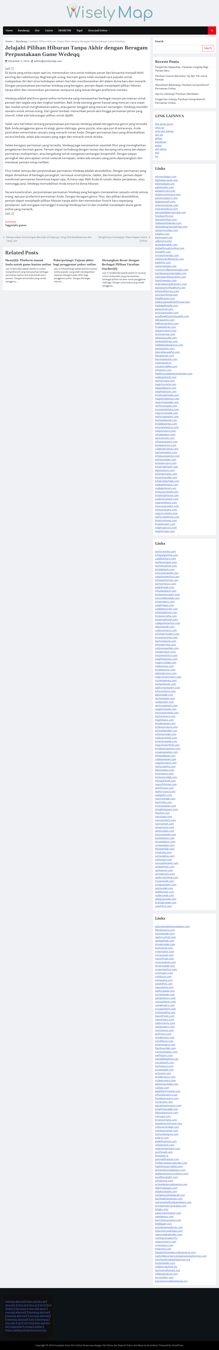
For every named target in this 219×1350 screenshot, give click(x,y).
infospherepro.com (166, 1095)
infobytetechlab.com (167, 481)
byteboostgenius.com (167, 748)
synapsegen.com (164, 845)
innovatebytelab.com (167, 598)
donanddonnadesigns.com (170, 1170)
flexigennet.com (164, 355)
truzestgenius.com (166, 680)
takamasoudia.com (166, 338)
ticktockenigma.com (166, 1134)
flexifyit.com (162, 813)
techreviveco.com (165, 716)
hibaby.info (161, 1209)
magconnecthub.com (167, 745)
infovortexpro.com (166, 509)
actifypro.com (163, 1034)
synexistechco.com (166, 969)
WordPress (177, 1345)
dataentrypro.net (165, 191)
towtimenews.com (166, 280)
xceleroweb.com (164, 895)
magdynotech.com (166, 763)
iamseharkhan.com (166, 219)
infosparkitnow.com (166, 580)
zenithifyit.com (164, 984)
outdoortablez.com (166, 366)
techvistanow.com (165, 641)
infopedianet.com (165, 755)
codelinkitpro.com (165, 558)
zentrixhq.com (163, 802)
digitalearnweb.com (166, 180)
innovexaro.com (164, 773)
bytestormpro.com (166, 1120)
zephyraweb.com (165, 991)
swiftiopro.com (164, 1055)
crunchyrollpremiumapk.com (171, 269)
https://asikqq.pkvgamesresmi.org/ (25, 1330)
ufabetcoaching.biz (166, 1267)
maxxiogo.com (163, 816)
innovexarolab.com (166, 477)
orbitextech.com (164, 1145)
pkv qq (159, 135)
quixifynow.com (164, 788)
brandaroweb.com (165, 902)
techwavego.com (165, 698)
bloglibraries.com (165, 298)
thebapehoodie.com (166, 305)
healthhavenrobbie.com (168, 1166)
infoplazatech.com (165, 591)
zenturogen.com (164, 831)
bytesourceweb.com (167, 492)
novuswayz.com (164, 1030)
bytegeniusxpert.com (167, 594)
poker (158, 145)
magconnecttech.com (167, 1148)
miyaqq (28, 1326)
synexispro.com (164, 1245)
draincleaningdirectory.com (171, 284)
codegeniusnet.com (166, 609)
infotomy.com (163, 370)
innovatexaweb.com (166, 573)
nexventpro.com (164, 1019)
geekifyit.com (163, 262)
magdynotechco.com (167, 576)
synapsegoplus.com (166, 752)
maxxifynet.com (164, 958)
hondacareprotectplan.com (171, 273)
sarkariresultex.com (166, 230)
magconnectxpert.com (168, 677)
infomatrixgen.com (166, 474)
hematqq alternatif (39, 1312)
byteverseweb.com (166, 741)
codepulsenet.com (165, 759)
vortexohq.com (164, 1102)
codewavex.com (164, 666)
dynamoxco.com (164, 827)
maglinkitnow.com (166, 391)
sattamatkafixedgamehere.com (173, 1202)
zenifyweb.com (164, 1152)
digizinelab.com (164, 695)
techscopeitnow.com (167, 517)
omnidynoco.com (165, 874)
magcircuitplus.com (166, 513)
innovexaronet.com (166, 637)
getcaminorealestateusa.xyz (171, 1281)
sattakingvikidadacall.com (170, 1195)
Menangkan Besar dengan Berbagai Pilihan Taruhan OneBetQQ (120, 265)
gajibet (39, 1326)
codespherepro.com (166, 484)
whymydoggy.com (166, 176)
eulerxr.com (162, 1138)
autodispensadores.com (169, 1227)
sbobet (9, 1308)
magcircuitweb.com (166, 413)
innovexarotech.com (167, 506)
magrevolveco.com (166, 502)
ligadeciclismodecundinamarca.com (175, 1252)
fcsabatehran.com (165, 327)
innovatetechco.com (167, 427)
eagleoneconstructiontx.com (171, 1173)
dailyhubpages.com (166, 1188)
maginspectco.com (166, 527)
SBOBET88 (64, 30)
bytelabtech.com (164, 569)
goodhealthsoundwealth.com (172, 316)
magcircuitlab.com (165, 662)
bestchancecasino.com (168, 1220)
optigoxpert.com (165, 1027)
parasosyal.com (164, 309)
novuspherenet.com (166, 863)
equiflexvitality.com (166, 1177)
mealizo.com (162, 234)
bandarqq (160, 142)
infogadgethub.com (166, 555)
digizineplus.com (164, 770)
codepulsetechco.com (167, 623)
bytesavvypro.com (166, 463)
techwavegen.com (165, 459)
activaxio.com (163, 1073)
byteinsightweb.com (167, 395)
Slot (37, 30)
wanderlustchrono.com (168, 1123)
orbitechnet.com (164, 867)
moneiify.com (163, 252)
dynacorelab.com (165, 966)
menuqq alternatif (15, 1301)
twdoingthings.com (166, 341)
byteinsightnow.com (167, 495)
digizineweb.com (164, 627)
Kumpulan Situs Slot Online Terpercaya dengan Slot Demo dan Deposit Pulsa (93, 1345)
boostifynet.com (164, 1016)
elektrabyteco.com (166, 673)
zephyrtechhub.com (166, 877)
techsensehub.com (166, 566)
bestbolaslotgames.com (169, 1198)
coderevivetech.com (166, 499)
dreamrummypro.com (168, 194)
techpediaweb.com (166, 420)
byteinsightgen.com (166, 467)
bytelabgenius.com (166, 424)
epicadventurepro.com (168, 1105)
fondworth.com (164, 216)
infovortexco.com (165, 691)
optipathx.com (163, 795)
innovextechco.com (166, 655)
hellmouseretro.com (166, 323)
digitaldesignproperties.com (171, 227)
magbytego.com (164, 605)
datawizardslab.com (166, 1084)
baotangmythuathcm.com (170, 287)
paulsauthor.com (165, 348)
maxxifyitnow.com (166, 784)
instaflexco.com (164, 1041)
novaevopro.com (165, 1005)
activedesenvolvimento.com (171, 1184)
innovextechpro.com (167, 409)
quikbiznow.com (164, 892)
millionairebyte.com (166, 1274)
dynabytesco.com (165, 1077)
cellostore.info (163, 241)
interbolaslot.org (165, 184)
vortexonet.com (164, 955)
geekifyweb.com (164, 587)
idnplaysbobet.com (166, 1191)
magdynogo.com (165, 531)
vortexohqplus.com (166, 1052)
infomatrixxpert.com (167, 634)
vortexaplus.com (164, 856)
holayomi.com (163, 1249)
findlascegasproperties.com (171, 1163)
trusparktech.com (165, 1009)
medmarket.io (163, 363)
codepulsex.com (164, 702)
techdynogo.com (165, 381)
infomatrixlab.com (165, 734)
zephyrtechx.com (165, 1023)
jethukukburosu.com (167, 291)
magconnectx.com (165, 1241)
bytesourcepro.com (166, 727)
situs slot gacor (37, 1308)
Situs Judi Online (97, 30)
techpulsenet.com (165, 684)
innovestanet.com (165, 806)
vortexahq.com (164, 980)
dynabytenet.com (165, 723)
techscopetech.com (166, 705)
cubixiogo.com (163, 859)
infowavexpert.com (166, 441)
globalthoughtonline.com (169, 248)
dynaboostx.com (164, 1037)
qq (156, 156)
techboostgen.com (166, 562)
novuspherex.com (165, 1001)
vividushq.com (163, 852)
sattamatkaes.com (166, 266)
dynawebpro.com (165, 841)
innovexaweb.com (165, 834)
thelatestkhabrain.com (168, 223)
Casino (49, 30)
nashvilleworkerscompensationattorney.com (181, 1256)
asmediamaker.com (166, 244)
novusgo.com (163, 1116)
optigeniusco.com (165, 998)
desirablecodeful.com (167, 352)
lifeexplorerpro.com (166, 1112)
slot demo (161, 149)
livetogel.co (161, 1155)
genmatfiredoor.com (167, 1159)
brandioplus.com (164, 838)
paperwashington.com (168, 1213)
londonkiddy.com (165, 1263)
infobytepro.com (165, 601)
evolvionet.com (164, 948)
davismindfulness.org (167, 1270)
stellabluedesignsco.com (169, 345)
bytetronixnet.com (166, 520)
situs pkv (10, 1305)
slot (41, 1305)
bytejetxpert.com (165, 524)
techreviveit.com (164, 438)
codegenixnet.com (165, 488)
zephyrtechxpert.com (167, 687)
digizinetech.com (165, 470)
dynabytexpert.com (166, 809)
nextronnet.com (164, 824)
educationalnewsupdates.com (172, 926)
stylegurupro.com (165, 1080)
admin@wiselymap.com (48, 61)
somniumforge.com (166, 295)
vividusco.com (163, 976)
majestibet (16, 1326)
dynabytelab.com (165, 944)
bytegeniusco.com (165, 445)
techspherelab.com (166, 730)
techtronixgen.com (166, 406)
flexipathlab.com (164, 849)
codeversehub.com (166, 738)
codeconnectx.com (166, 630)
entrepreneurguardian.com (171, 1206)
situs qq (159, 127)
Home (9, 30)
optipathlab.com (164, 941)
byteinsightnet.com (166, 619)
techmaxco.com (164, 1066)
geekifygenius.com (166, 1141)
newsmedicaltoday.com (168, 1234)
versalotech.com (164, 1062)
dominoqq (42, 1319)
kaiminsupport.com (166, 198)
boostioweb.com (164, 933)
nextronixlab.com (165, 798)
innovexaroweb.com (167, 712)
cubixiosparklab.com (167, 648)
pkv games (20, 225)
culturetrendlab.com (167, 1127)
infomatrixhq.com (165, 644)
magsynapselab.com (167, 402)
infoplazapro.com (165, 434)
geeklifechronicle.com (167, 1091)
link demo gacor (164, 124)
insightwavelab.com (166, 1109)
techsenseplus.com (166, 452)
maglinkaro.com (164, 720)
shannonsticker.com (166, 205)
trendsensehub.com (166, 1130)
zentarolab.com (164, 888)
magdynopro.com (165, 431)
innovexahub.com (165, 962)
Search (159, 41)
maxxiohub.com (164, 987)
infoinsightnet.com (166, 612)
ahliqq (158, 138)
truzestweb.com (164, 881)
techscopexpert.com (167, 416)
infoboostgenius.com (167, 456)
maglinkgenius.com (166, 659)
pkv (157, 152)
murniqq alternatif (16, 1312)
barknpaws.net (164, 237)
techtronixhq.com (165, 551)
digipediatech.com (165, 388)
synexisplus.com (164, 951)
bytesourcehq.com (166, 616)
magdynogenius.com (167, 398)
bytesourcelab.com (166, 777)
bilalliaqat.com (163, 1224)
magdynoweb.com (166, 709)
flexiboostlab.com (165, 1048)
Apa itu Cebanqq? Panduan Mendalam (177, 94)
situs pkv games (164, 131)
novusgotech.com (165, 820)
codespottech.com (166, 377)
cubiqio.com (162, 1087)
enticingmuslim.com (166, 312)
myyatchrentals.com (167, 255)
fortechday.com (164, 1277)
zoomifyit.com (163, 906)
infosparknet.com (165, 781)
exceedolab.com (164, 1069)
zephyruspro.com (165, 791)
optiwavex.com (164, 870)
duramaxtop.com (165, 334)
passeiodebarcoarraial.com (170, 212)
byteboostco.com (165, 669)
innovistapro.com (165, 1044)
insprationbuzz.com (166, 209)
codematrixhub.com (166, 449)
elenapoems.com (165, 320)
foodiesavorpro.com (167, 1098)
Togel (79, 30)
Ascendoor (152, 1345)
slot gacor (21, 1308)
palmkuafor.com (164, 187)
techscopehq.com (165, 766)
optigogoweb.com (165, 899)
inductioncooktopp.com (169, 1231)
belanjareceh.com (165, 201)
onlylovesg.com (164, 1181)
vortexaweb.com (165, 994)
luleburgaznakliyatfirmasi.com (172, 302)
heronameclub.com (166, 359)
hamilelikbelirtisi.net (166, 1059)
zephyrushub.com (165, 937)
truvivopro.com (164, 973)
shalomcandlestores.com (169, 259)
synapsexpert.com (165, 884)
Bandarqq (23, 30)
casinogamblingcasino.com (170, 277)
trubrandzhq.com (165, 1012)
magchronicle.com (165, 384)
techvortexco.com (165, 584)
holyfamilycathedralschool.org (172, 1259)
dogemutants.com (165, 330)
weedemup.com (164, 1216)
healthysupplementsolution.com (173, 373)
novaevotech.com (165, 652)
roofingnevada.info (166, 1238)
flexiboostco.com (165, 930)
